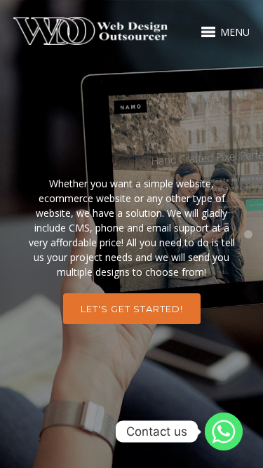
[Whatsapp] (224, 431)
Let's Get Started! (132, 308)
